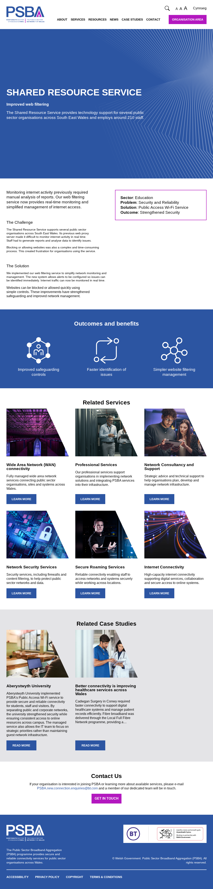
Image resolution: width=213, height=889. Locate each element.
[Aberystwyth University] (37, 654)
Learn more (21, 499)
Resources (97, 19)
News (114, 19)
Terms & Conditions (106, 877)
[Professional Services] (106, 432)
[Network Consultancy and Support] (175, 432)
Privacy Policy (47, 877)
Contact (153, 19)
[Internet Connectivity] (175, 534)
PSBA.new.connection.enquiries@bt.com (67, 788)
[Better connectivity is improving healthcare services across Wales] (106, 654)
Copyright (74, 877)
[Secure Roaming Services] (106, 534)
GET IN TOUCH (107, 798)
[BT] (133, 833)
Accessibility (17, 877)
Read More (21, 745)
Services (78, 19)
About (62, 19)
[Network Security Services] (37, 534)
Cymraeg (200, 8)
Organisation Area (187, 19)
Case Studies (132, 19)
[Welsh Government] (180, 833)
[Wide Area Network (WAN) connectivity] (37, 432)
